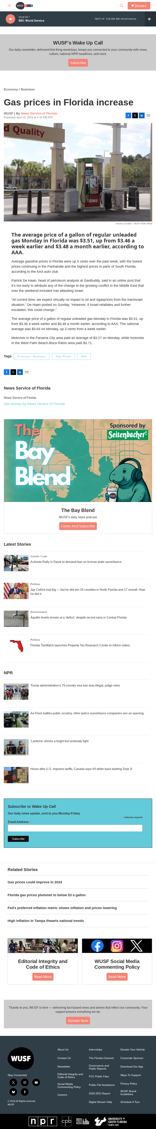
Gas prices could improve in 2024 (35, 882)
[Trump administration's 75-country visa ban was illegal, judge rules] (16, 691)
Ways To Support (130, 1075)
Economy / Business (19, 89)
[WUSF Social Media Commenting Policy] (117, 946)
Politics (35, 584)
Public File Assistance (102, 1085)
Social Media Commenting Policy (69, 1085)
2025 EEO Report (99, 1093)
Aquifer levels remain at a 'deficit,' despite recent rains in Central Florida (78, 617)
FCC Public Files (99, 1076)
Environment (38, 611)
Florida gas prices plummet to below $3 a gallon (47, 895)
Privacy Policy (128, 1083)
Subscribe (78, 62)
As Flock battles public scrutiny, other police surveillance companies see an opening (87, 713)
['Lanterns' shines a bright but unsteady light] (16, 747)
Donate (140, 6)
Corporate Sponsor (131, 1058)
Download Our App (131, 1066)
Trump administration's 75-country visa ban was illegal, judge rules (75, 685)
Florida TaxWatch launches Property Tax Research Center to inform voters (80, 645)
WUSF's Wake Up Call (78, 43)
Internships (95, 1049)
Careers (62, 1094)
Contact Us (64, 1058)
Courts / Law (38, 556)
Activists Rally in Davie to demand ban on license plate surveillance (76, 561)
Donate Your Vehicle (132, 1049)
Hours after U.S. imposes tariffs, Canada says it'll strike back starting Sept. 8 (81, 769)
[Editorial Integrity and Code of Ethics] (43, 946)
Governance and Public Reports (99, 1067)
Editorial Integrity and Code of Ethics (43, 964)
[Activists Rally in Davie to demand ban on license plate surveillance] (16, 563)
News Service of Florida (39, 113)
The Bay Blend (78, 510)
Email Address (19, 822)
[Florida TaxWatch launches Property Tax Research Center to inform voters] (16, 646)
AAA (84, 356)
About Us (62, 1049)
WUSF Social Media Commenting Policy (117, 964)
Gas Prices (63, 356)
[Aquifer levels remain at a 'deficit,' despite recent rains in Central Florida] (16, 619)
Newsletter (63, 1066)
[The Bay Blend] (78, 460)
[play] (10, 19)
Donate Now (78, 1020)
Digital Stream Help (100, 1102)
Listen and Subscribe (78, 526)
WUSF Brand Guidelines (128, 1093)
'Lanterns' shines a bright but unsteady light (59, 741)
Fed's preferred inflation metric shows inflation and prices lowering (62, 908)
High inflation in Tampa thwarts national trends (46, 921)
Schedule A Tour (130, 1102)
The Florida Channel (101, 1058)
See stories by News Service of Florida (34, 403)
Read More (43, 976)
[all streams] (150, 18)
